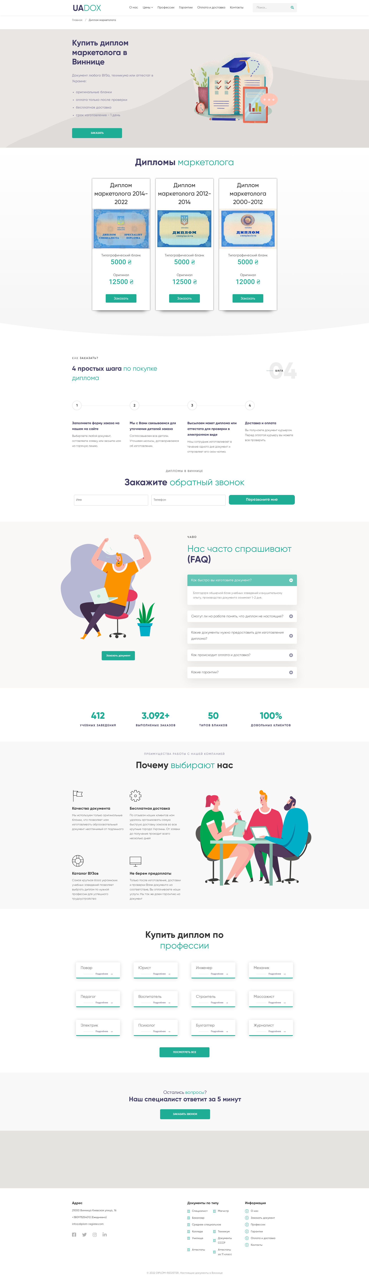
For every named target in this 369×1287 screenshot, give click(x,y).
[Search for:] (275, 7)
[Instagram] (94, 1234)
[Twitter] (84, 1234)
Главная (77, 20)
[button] (97, 133)
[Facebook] (74, 1234)
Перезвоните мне (262, 500)
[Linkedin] (104, 1234)
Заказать (121, 298)
